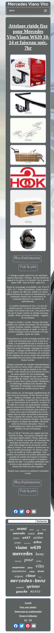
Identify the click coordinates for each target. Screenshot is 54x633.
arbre (37, 542)
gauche (21, 591)
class (12, 530)
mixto (35, 592)
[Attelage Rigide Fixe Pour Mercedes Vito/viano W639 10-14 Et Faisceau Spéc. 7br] (28, 72)
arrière (38, 537)
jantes (16, 538)
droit (44, 530)
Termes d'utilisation (28, 616)
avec (40, 577)
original (19, 576)
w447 (26, 538)
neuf (38, 530)
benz (40, 553)
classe (31, 575)
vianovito (27, 543)
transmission (19, 571)
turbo (38, 561)
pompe (18, 542)
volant (32, 571)
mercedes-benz (28, 581)
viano (21, 547)
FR (30, 620)
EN (25, 620)
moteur (31, 533)
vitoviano (18, 561)
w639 (35, 547)
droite (41, 571)
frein (40, 533)
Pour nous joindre (28, 607)
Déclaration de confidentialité (28, 611)
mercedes (22, 553)
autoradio (19, 533)
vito (40, 566)
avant (22, 528)
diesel (32, 530)
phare (30, 568)
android (20, 587)
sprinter (33, 586)
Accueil (28, 603)
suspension (18, 567)
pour (28, 559)
